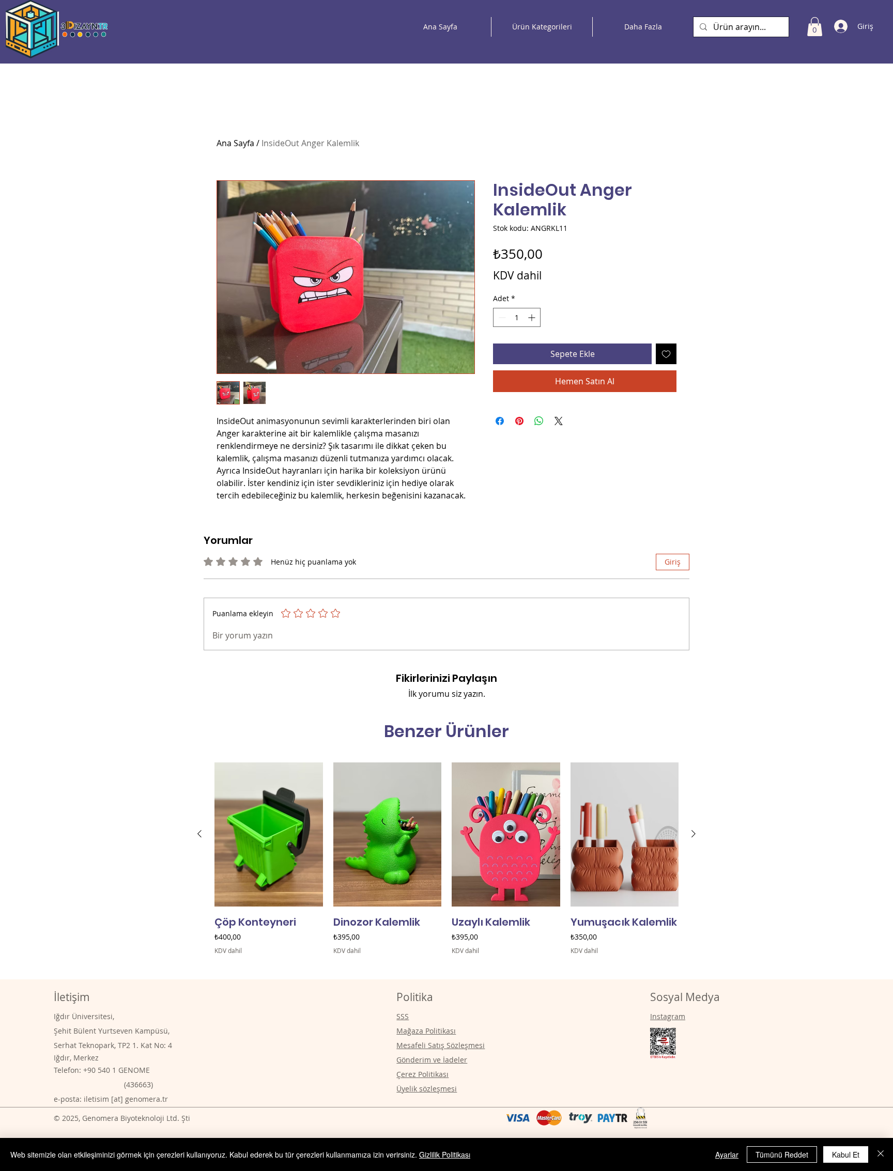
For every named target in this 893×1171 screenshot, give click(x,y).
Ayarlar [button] (726, 1154)
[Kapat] (880, 1154)
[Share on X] (558, 421)
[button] (815, 26)
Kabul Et (845, 1154)
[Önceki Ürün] (199, 833)
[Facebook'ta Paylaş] (500, 421)
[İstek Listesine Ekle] (666, 354)
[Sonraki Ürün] (693, 833)
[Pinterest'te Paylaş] (519, 421)
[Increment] (532, 317)
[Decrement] (501, 317)
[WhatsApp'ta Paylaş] (539, 421)
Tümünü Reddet (782, 1154)
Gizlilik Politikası (444, 1154)
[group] (446, 866)
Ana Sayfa (235, 143)
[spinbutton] (516, 317)
